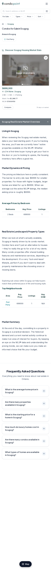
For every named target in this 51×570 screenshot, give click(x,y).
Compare (7, 107)
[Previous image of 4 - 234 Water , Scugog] (4, 70)
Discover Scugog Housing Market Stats (23, 50)
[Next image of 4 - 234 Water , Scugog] (46, 70)
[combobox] (22, 11)
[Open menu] (46, 3)
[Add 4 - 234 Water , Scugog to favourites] (46, 58)
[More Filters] (47, 11)
